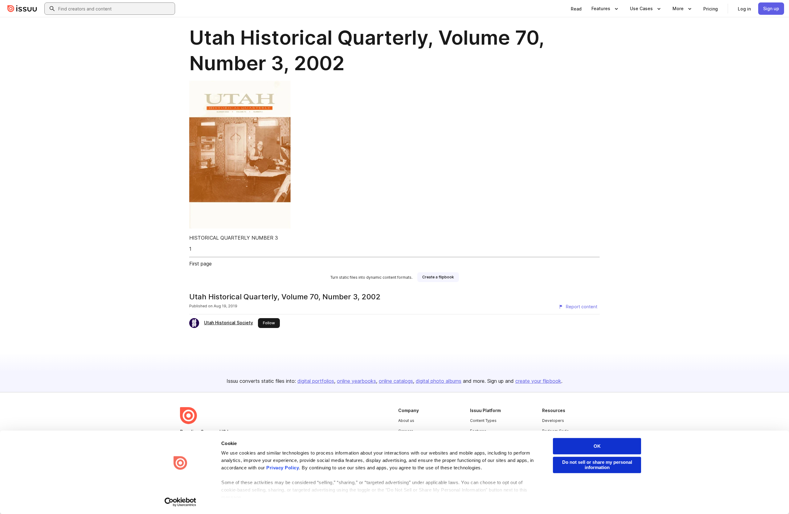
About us (406, 420)
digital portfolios (315, 381)
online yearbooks (356, 381)
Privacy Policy (282, 467)
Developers (553, 420)
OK (597, 446)
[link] (576, 8)
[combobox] (115, 8)
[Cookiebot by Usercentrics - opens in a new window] (180, 502)
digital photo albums (438, 381)
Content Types (483, 420)
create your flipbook (538, 381)
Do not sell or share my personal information (597, 464)
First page (200, 264)
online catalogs (396, 381)
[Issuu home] (22, 8)
